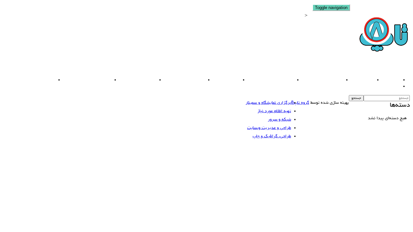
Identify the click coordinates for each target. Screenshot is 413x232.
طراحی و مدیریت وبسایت (268, 80)
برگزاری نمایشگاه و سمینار (84, 80)
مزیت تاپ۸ (359, 80)
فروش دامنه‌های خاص (319, 80)
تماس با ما (386, 86)
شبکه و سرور (223, 80)
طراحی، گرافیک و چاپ (181, 80)
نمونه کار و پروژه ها (33, 80)
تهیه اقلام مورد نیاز (134, 80)
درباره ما (388, 80)
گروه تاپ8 (300, 102)
